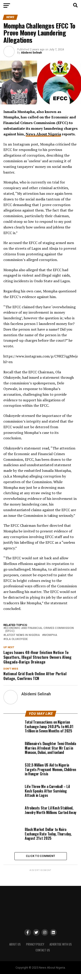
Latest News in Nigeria (22, 635)
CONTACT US (43, 950)
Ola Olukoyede (16, 639)
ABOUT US (15, 944)
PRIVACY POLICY (35, 944)
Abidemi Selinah (31, 52)
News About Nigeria (43, 134)
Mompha (50, 635)
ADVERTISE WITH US (61, 944)
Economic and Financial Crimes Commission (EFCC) (39, 630)
